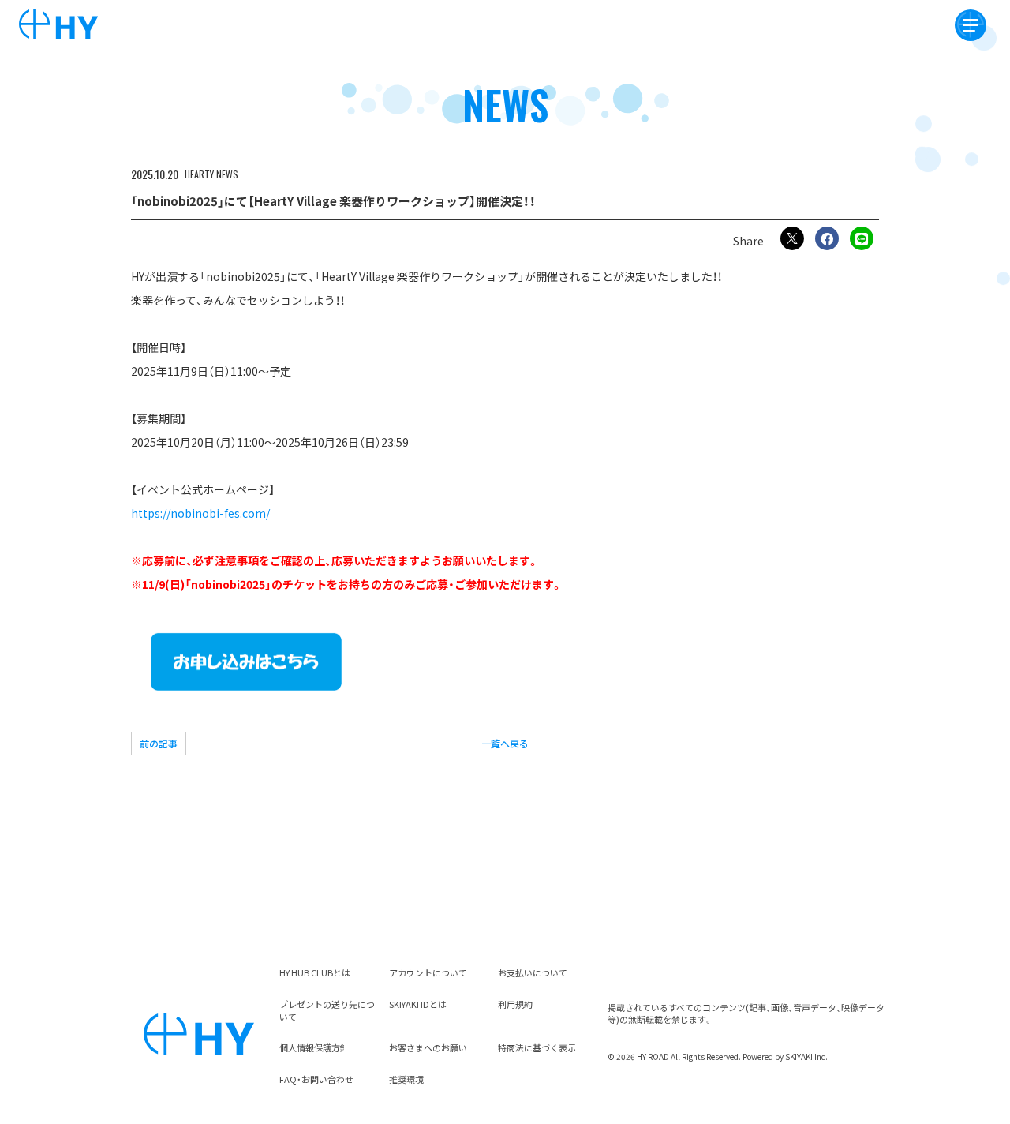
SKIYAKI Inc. (806, 1056)
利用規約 (515, 1004)
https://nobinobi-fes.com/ (200, 513)
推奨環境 (406, 1079)
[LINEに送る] (861, 238)
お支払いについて (532, 972)
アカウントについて (428, 972)
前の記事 (159, 743)
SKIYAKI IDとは (418, 1004)
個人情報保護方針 (314, 1047)
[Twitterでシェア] (792, 238)
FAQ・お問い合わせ (316, 1079)
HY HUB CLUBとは (314, 972)
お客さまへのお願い (428, 1047)
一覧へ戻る (505, 743)
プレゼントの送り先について (327, 1010)
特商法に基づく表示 (537, 1047)
